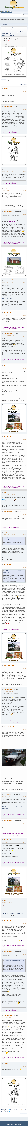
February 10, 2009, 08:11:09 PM (8, 513)
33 (5, 82)
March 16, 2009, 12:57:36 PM (8, 902)
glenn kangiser (16, 32)
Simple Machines (17, 1124)
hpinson (3, 33)
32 (3, 82)
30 (25, 80)
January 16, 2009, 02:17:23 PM (8, 108)
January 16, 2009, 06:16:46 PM (8, 214)
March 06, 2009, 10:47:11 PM (8, 796)
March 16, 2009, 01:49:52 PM (8, 923)
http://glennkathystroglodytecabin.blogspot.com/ (12, 913)
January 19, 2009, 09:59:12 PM (8, 335)
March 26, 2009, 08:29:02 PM (8, 1066)
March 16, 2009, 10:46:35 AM (8, 823)
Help (8, 1122)
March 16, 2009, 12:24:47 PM (8, 842)
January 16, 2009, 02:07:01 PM (8, 90)
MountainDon (23, 32)
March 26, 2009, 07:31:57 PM (8, 1017)
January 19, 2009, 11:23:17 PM (8, 367)
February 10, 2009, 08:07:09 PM (8, 494)
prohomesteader (9, 280)
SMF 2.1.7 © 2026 (10, 1124)
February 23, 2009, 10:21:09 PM (8, 534)
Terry (5, 532)
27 (19, 80)
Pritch (5, 188)
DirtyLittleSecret (9, 665)
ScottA (6, 1064)
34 (6, 82)
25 (16, 80)
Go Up (2, 1109)
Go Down (3, 80)
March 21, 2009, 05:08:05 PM (8, 954)
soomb (6, 88)
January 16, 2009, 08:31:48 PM (8, 282)
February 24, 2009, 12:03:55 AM (8, 567)
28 (21, 80)
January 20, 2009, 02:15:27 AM (8, 439)
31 (1, 82)
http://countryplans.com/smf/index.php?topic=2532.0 (12, 807)
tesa (5, 365)
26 (18, 80)
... (13, 80)
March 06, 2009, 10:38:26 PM (8, 729)
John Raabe (10, 32)
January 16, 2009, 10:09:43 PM (8, 315)
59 (9, 82)
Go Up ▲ (19, 1122)
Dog (5, 492)
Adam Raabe (8, 33)
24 (14, 80)
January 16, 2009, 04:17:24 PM (8, 190)
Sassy (5, 900)
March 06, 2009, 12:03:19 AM (8, 691)
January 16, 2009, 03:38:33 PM (8, 171)
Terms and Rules (13, 1122)
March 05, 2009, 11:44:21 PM (8, 668)
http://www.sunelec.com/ (8, 298)
